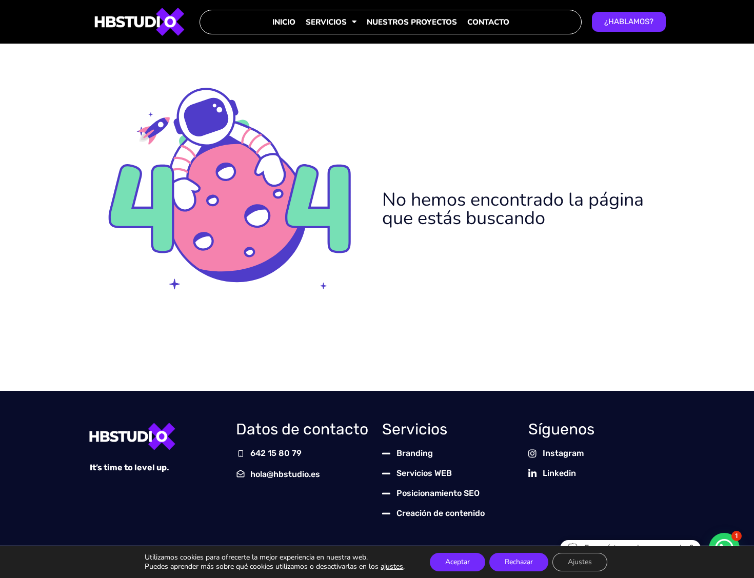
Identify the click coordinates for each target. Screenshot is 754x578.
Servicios (326, 22)
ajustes (392, 566)
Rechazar (519, 562)
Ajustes (580, 562)
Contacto (488, 22)
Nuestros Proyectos (412, 22)
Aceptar (457, 562)
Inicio (283, 22)
